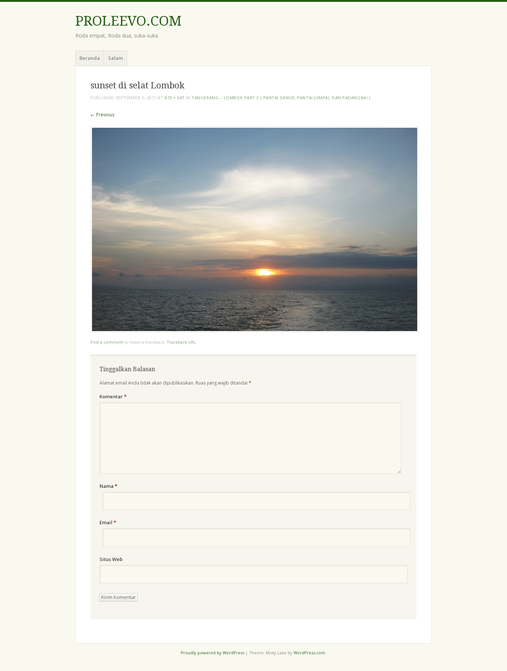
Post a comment (107, 342)
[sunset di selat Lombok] (255, 330)
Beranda (89, 58)
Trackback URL (181, 342)
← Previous (102, 114)
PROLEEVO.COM (128, 21)
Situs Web (110, 559)
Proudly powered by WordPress (212, 652)
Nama (108, 486)
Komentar (113, 396)
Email (107, 522)
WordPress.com (309, 652)
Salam (115, 58)
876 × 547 (174, 97)
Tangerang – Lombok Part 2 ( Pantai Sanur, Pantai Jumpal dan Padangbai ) (281, 97)
